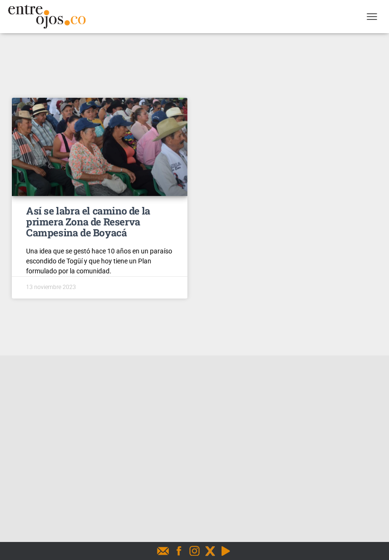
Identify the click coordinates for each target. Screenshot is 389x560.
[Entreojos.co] (50, 16)
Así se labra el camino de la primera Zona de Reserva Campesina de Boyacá (88, 221)
